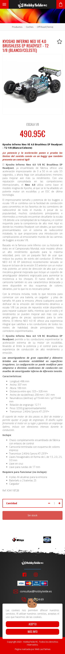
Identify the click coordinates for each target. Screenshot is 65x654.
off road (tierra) (45, 26)
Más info (33, 632)
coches (29, 26)
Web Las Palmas (42, 649)
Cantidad (11, 503)
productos (17, 26)
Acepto (32, 624)
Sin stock (32, 515)
